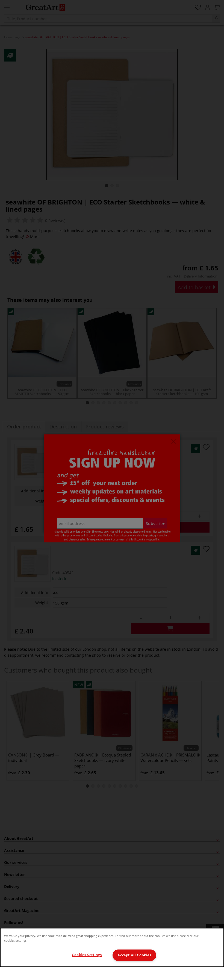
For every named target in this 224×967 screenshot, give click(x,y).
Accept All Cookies (134, 955)
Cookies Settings (87, 955)
